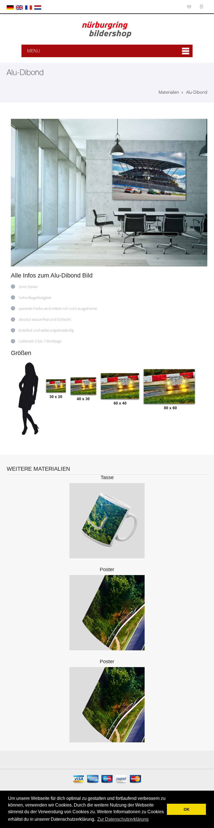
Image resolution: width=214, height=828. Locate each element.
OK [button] (186, 809)
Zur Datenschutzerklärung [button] (123, 819)
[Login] (190, 6)
